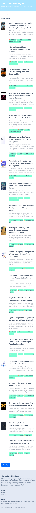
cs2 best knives (28, 435)
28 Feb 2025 (12, 39)
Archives (8, 15)
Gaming (19, 39)
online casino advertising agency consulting (20, 40)
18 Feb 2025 (12, 435)
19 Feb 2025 (12, 395)
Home (3, 15)
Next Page (6, 465)
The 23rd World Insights (12, 3)
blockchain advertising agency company (19, 130)
